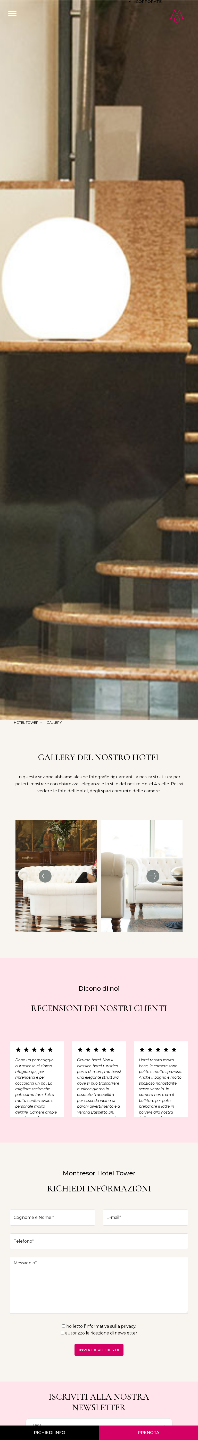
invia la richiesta (99, 1349)
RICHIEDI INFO (49, 1432)
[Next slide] (152, 876)
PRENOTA (148, 1432)
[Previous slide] (45, 876)
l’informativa (96, 1326)
